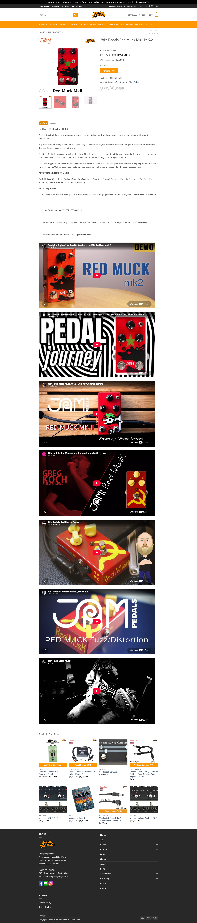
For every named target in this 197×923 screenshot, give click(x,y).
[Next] (93, 65)
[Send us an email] (157, 6)
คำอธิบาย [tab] (43, 123)
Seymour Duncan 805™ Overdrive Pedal (48, 773)
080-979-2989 (131, 6)
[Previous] (43, 65)
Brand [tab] (53, 123)
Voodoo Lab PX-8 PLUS (48, 818)
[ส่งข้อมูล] (75, 15)
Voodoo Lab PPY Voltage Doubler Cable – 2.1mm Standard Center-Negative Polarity (144, 774)
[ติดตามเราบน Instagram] (152, 6)
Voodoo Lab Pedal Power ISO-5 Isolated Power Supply (82, 773)
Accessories (112, 24)
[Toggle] (157, 844)
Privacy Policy (45, 902)
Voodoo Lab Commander (109, 772)
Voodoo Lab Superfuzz (78, 818)
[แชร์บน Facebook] (102, 88)
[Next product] (151, 32)
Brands (138, 24)
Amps (92, 24)
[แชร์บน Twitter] (107, 88)
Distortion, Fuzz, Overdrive (118, 82)
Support (142, 6)
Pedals (53, 24)
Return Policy (45, 907)
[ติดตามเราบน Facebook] (149, 6)
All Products (55, 32)
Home (41, 24)
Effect (131, 82)
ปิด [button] (147, 2)
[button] (136, 15)
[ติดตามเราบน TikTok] (154, 6)
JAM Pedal (111, 50)
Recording (126, 24)
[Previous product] (156, 32)
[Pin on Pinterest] (117, 88)
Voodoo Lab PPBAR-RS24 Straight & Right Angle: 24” (110, 819)
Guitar (83, 24)
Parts (100, 24)
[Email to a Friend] (112, 88)
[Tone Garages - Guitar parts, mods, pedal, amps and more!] (98, 15)
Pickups (63, 24)
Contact (148, 24)
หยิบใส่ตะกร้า (109, 71)
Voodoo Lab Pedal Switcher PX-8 (143, 818)
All (47, 24)
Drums (74, 24)
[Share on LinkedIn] (121, 88)
